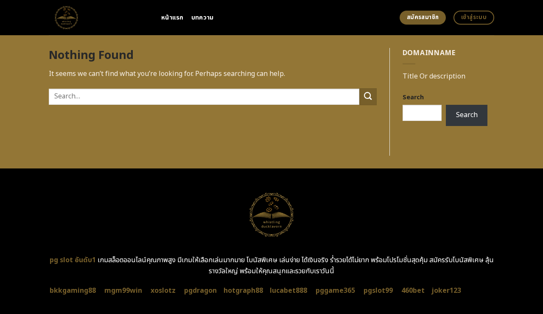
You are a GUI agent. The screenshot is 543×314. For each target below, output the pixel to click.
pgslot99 (378, 291)
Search (413, 97)
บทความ (202, 17)
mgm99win (123, 291)
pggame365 (335, 291)
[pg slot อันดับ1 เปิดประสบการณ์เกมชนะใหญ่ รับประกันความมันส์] (98, 17)
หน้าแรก (172, 17)
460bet (413, 291)
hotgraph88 (243, 291)
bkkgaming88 (73, 291)
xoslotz (163, 291)
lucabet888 (288, 291)
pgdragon (200, 291)
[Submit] (367, 96)
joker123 (446, 291)
